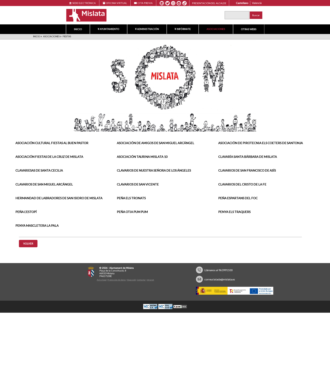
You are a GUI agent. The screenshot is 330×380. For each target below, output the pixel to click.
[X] (167, 3)
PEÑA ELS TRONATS (131, 198)
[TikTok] (184, 3)
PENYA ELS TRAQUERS (234, 212)
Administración (148, 28)
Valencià (257, 2)
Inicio (78, 29)
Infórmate (184, 28)
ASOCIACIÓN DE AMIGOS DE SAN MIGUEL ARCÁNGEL (155, 143)
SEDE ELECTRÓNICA (84, 3)
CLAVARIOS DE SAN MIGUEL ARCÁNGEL (44, 184)
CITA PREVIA (145, 3)
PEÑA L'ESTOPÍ (26, 212)
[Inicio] (84, 14)
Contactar (141, 280)
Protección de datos (116, 280)
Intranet (150, 280)
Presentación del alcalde (209, 3)
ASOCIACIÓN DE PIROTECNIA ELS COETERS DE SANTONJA (260, 143)
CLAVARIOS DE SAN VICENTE (138, 184)
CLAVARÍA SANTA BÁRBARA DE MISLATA (247, 156)
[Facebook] (161, 3)
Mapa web (131, 280)
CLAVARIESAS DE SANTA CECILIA (39, 170)
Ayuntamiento (109, 28)
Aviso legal (102, 280)
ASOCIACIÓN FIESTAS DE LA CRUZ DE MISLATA (49, 156)
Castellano (242, 2)
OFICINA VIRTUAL (116, 3)
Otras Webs (248, 29)
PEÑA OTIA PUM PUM (132, 212)
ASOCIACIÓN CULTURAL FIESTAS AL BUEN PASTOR (51, 143)
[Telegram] (178, 3)
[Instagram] (173, 3)
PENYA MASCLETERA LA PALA (37, 225)
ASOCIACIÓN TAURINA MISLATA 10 (142, 156)
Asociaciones (216, 28)
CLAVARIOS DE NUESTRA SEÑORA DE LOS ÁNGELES (154, 170)
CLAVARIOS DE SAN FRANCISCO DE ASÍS (247, 170)
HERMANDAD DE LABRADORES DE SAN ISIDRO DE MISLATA (58, 198)
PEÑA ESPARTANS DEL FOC (238, 198)
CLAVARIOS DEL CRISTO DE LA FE (242, 184)
